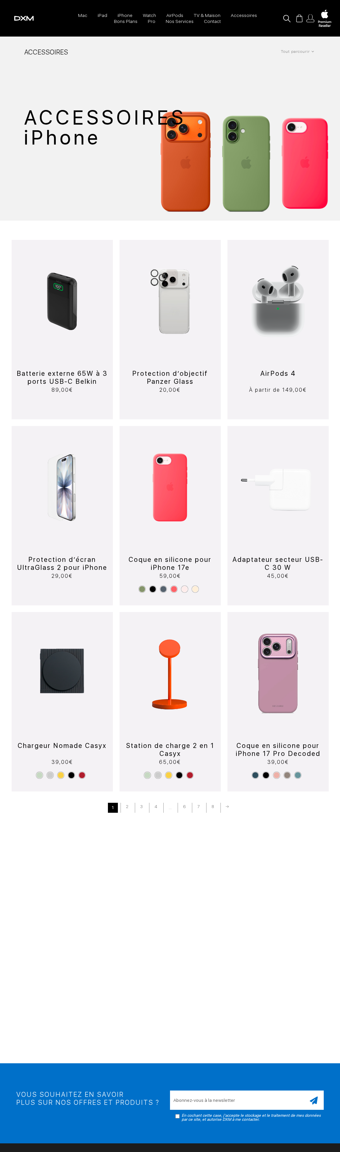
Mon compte (310, 18)
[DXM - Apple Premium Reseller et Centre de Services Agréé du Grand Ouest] (17, 18)
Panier (299, 18)
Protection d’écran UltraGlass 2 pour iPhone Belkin (62, 567)
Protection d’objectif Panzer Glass (170, 377)
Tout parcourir (295, 51)
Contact (212, 21)
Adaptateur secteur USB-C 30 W (277, 564)
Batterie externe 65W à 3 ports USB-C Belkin (62, 377)
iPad (102, 15)
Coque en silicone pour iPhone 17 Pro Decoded (278, 750)
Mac (82, 15)
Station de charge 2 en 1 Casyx (170, 750)
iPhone (125, 15)
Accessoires (244, 15)
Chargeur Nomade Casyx (62, 746)
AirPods (174, 15)
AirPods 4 (278, 373)
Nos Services (180, 21)
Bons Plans (125, 21)
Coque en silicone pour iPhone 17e (170, 564)
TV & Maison (207, 15)
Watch (149, 15)
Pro (151, 21)
